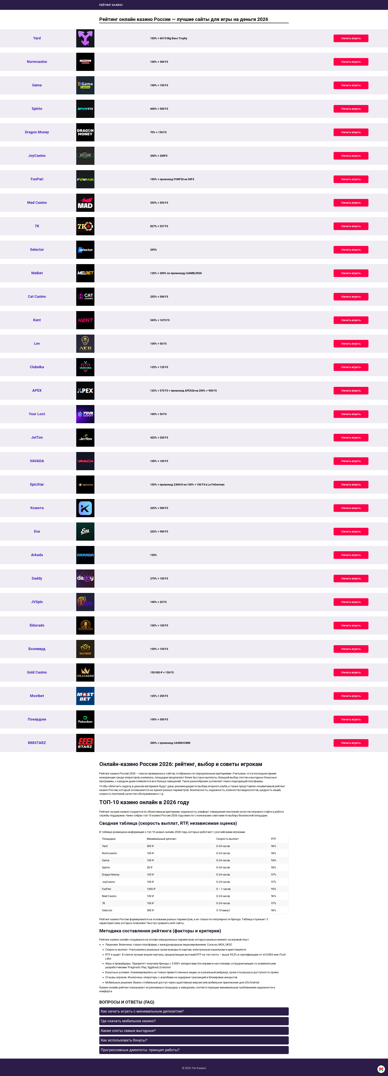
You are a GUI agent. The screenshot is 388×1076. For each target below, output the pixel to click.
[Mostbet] (85, 696)
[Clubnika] (85, 367)
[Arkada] (85, 555)
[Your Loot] (85, 414)
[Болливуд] (85, 649)
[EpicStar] (85, 484)
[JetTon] (85, 438)
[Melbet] (85, 273)
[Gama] (85, 85)
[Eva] (85, 531)
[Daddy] (85, 578)
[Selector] (85, 250)
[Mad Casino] (85, 203)
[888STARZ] (85, 743)
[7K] (85, 226)
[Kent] (85, 320)
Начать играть (351, 38)
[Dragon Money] (85, 132)
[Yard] (85, 38)
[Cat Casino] (85, 297)
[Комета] (85, 508)
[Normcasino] (85, 62)
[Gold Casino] (85, 672)
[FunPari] (85, 179)
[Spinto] (85, 109)
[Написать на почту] (381, 1069)
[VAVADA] (85, 461)
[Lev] (85, 344)
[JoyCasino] (85, 156)
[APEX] (85, 391)
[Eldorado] (85, 625)
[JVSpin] (85, 602)
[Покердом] (85, 719)
